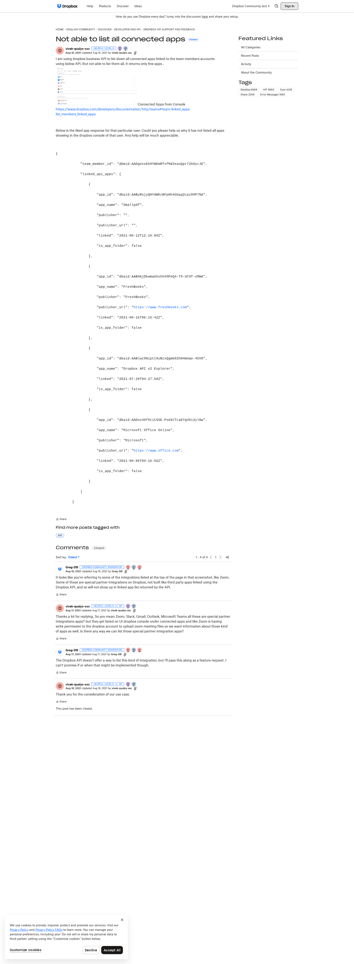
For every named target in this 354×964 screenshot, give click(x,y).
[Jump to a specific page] (227, 557)
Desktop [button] (249, 89)
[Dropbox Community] (67, 6)
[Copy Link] (135, 53)
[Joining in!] (125, 49)
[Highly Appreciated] (139, 567)
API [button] (60, 535)
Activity (246, 64)
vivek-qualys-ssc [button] (78, 48)
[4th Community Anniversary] (128, 567)
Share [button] (247, 94)
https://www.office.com (156, 451)
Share (61, 520)
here (205, 16)
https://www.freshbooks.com (160, 307)
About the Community (256, 72)
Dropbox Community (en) (249, 6)
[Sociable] (134, 567)
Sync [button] (286, 89)
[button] (60, 50)
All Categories (250, 47)
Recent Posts (250, 55)
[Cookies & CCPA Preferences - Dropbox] (66, 937)
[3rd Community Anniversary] (120, 49)
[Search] (276, 6)
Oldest (73, 557)
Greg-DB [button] (72, 567)
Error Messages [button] (272, 94)
